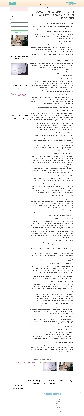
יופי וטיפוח (24, 1)
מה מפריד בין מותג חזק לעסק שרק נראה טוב (19, 57)
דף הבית (58, 1)
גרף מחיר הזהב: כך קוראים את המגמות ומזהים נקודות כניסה (19, 87)
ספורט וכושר (43, 4)
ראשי (73, 7)
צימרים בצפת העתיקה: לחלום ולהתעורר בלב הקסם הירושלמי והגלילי (19, 117)
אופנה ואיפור (39, 1)
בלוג (37, 4)
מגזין (53, 1)
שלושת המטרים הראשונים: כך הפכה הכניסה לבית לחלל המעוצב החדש (17, 388)
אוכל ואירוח (31, 1)
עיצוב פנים (47, 1)
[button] (11, 9)
